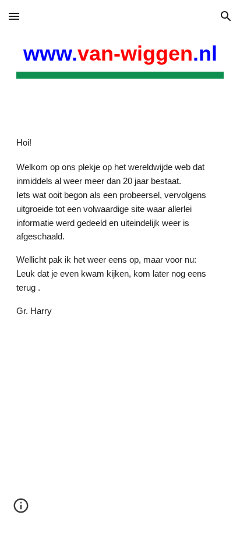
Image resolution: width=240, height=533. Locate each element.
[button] (14, 16)
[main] (120, 58)
